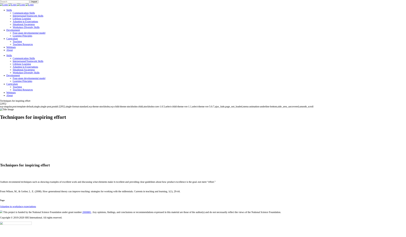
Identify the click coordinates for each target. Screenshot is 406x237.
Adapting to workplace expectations (18, 206)
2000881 (86, 212)
